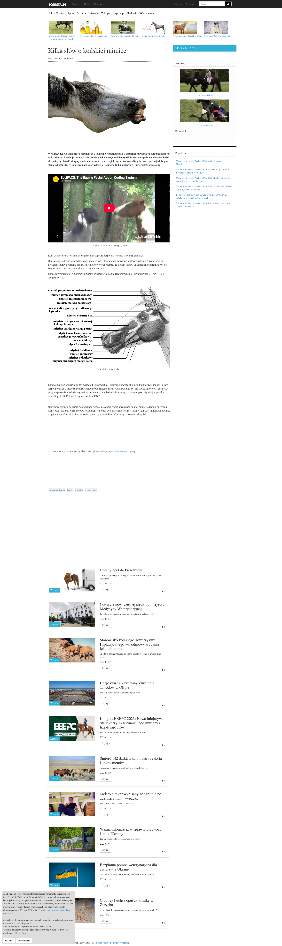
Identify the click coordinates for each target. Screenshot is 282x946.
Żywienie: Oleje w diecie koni (94, 35)
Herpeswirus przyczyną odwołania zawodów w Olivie (127, 685)
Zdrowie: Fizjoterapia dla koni (125, 35)
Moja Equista (57, 13)
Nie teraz (9, 940)
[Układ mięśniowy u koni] (154, 27)
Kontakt (75, 4)
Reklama (98, 4)
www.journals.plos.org (124, 451)
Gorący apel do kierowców (121, 569)
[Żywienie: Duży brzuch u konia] (185, 27)
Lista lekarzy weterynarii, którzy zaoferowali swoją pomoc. (127, 874)
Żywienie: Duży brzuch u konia (187, 35)
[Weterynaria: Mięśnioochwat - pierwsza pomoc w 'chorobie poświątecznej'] (61, 27)
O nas (86, 4)
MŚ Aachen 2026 (185, 48)
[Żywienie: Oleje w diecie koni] (92, 27)
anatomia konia (57, 490)
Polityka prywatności (120, 942)
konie (70, 490)
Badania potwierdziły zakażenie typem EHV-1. (121, 692)
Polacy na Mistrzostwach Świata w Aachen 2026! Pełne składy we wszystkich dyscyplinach (201, 196)
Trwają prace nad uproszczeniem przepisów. (120, 838)
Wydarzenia (147, 13)
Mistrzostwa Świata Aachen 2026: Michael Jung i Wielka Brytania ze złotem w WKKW (202, 171)
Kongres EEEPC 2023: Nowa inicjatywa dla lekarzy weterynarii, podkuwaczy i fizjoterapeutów (131, 723)
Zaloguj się (190, 4)
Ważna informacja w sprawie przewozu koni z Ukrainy (131, 831)
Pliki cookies (20, 932)
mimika (79, 490)
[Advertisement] (109, 526)
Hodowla (132, 13)
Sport (71, 13)
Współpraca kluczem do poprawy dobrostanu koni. (123, 732)
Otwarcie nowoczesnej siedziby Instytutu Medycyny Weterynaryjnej (132, 606)
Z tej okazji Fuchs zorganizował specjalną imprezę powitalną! (128, 909)
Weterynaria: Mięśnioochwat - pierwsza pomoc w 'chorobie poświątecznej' (63, 39)
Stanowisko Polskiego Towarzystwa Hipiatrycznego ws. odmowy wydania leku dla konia (129, 644)
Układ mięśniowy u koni (153, 35)
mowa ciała (91, 490)
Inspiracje (118, 13)
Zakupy (105, 13)
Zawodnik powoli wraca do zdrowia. (117, 803)
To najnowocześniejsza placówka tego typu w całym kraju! (127, 614)
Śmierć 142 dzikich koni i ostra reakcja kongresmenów (131, 760)
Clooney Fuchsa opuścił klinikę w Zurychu (126, 902)
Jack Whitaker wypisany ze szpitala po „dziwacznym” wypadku (130, 796)
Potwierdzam (24, 940)
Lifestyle (93, 13)
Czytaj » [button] (106, 589)
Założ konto (178, 4)
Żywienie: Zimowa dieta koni (217, 35)
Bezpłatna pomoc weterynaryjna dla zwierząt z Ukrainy (128, 866)
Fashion (81, 13)
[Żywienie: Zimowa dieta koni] (216, 27)
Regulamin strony (100, 942)
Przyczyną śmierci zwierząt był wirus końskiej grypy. (124, 767)
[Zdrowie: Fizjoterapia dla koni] (123, 27)
